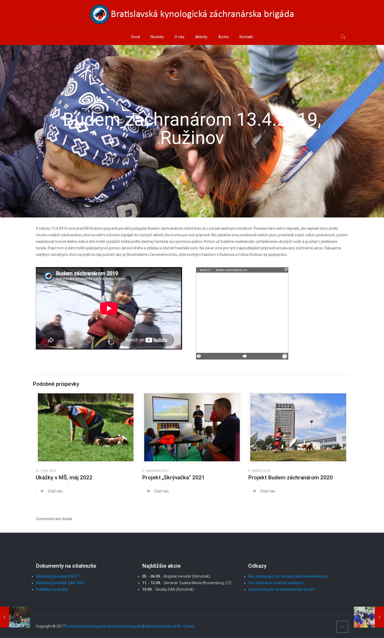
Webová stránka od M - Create (170, 626)
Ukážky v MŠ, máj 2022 (64, 477)
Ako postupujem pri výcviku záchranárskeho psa (288, 576)
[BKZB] (192, 14)
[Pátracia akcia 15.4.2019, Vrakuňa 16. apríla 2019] (369, 617)
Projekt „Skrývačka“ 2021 (173, 477)
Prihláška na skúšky (52, 589)
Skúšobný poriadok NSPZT (58, 576)
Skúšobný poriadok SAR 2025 (60, 583)
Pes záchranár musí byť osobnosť (275, 583)
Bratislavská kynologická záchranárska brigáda (104, 626)
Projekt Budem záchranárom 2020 (290, 477)
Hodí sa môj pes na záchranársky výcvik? (281, 589)
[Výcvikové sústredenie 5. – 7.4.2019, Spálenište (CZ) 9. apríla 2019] (15, 617)
